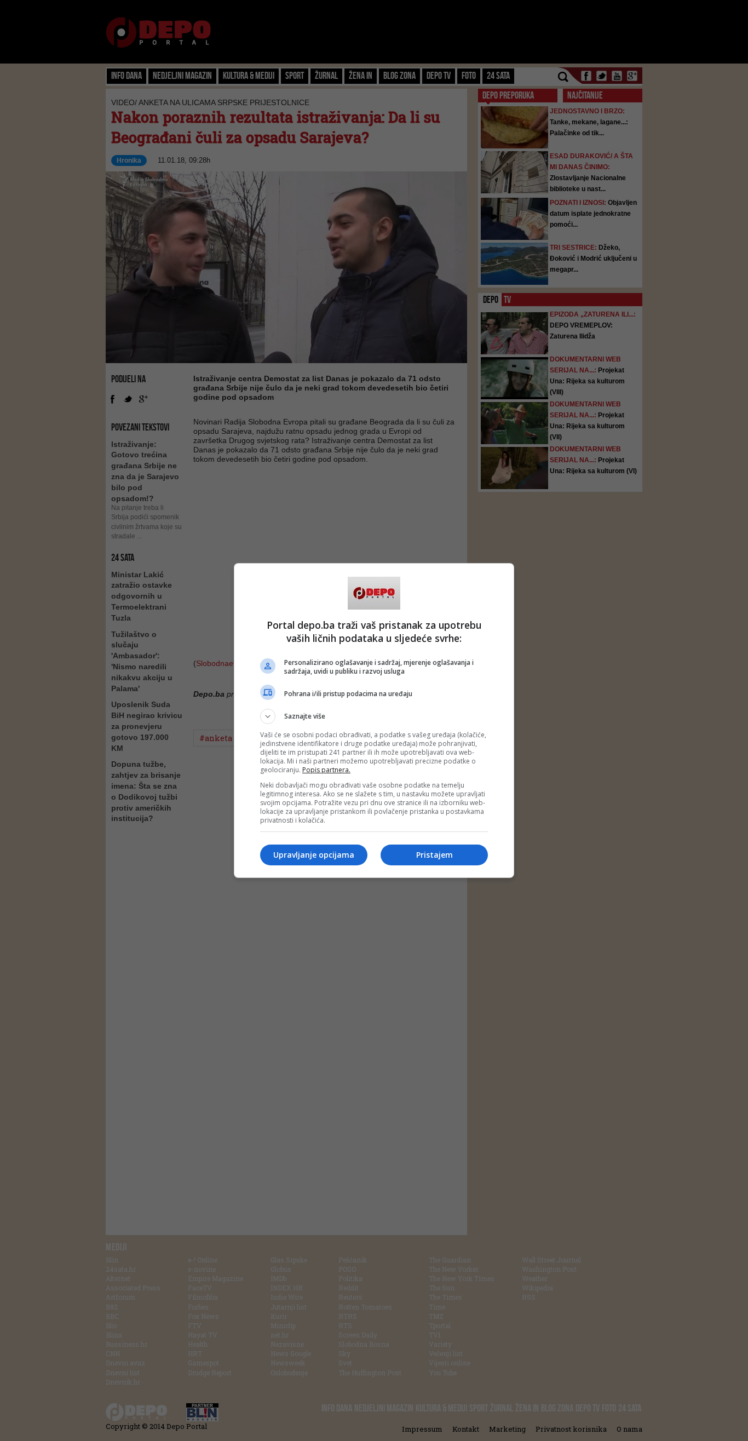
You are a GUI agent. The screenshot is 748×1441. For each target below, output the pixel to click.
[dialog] (374, 720)
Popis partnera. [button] (326, 769)
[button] (374, 716)
